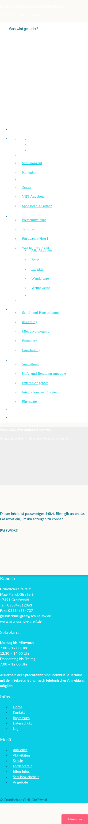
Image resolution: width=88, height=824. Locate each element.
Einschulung (31, 350)
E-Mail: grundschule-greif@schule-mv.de (31, 6)
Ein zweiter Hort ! (35, 238)
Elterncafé (29, 401)
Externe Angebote (35, 383)
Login (17, 729)
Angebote (20, 782)
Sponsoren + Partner (37, 206)
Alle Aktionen (41, 250)
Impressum (21, 718)
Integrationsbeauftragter (39, 392)
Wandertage (40, 278)
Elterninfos (21, 771)
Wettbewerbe (40, 288)
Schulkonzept (32, 163)
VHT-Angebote (33, 196)
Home (17, 707)
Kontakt (19, 712)
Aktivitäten (21, 755)
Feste (35, 260)
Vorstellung (30, 364)
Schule (18, 761)
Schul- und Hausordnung (40, 312)
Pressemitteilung (34, 220)
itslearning (29, 322)
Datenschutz (22, 723)
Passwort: (9, 530)
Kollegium (30, 172)
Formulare (29, 341)
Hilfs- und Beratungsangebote (44, 373)
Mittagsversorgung (36, 331)
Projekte (37, 269)
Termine (28, 229)
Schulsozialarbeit (25, 360)
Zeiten (26, 187)
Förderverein (22, 417)
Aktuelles (20, 750)
